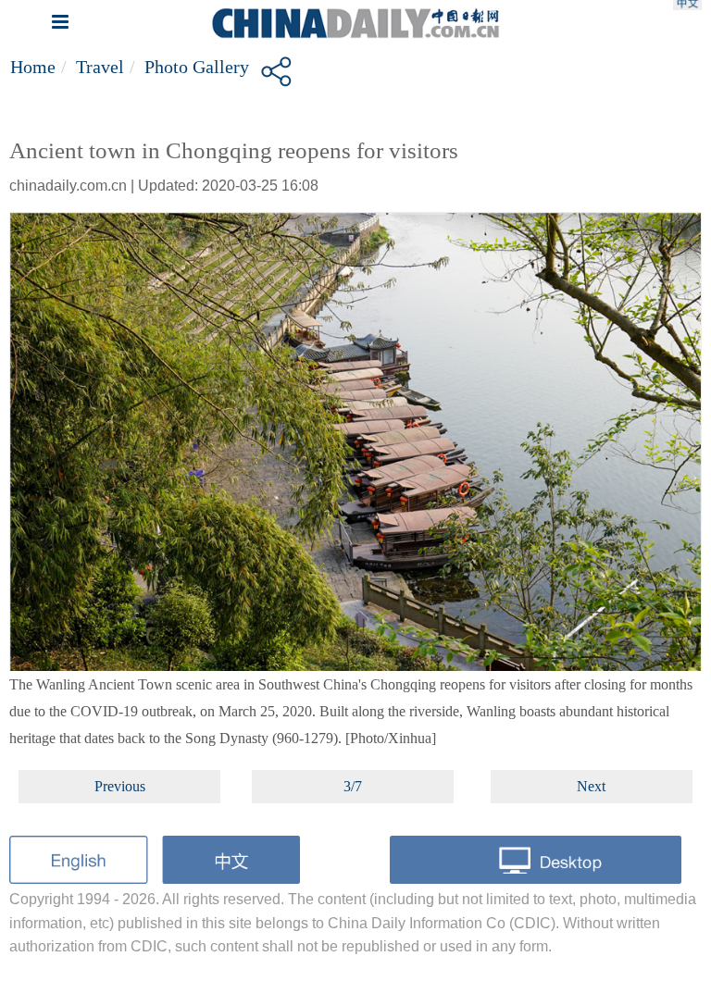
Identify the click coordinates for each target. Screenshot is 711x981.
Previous (119, 786)
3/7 (352, 786)
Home (33, 66)
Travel (100, 66)
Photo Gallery (196, 66)
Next (591, 786)
